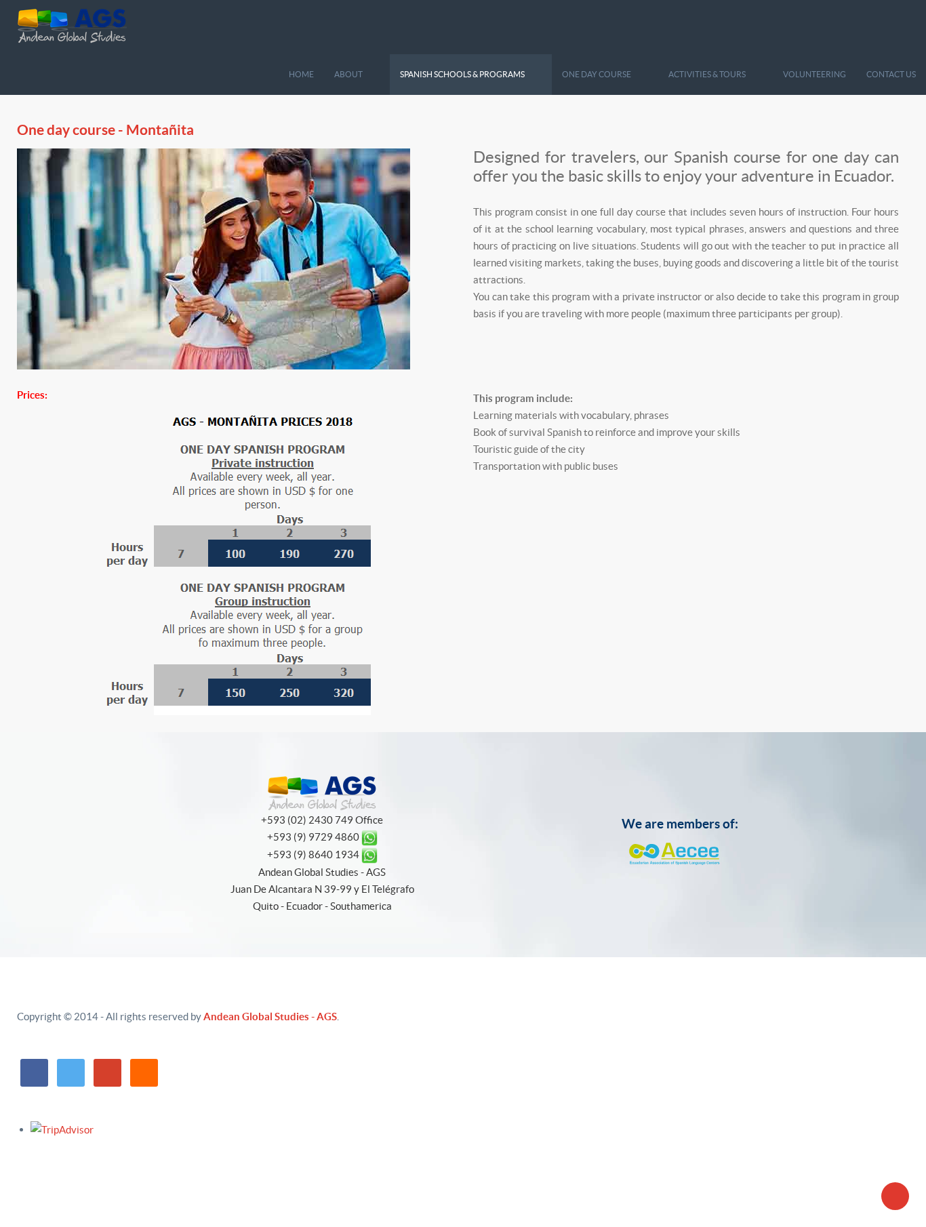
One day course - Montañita (105, 129)
